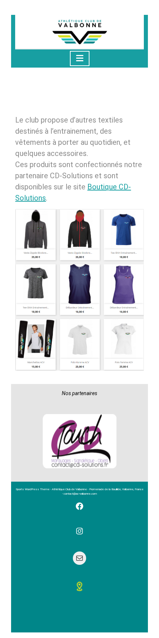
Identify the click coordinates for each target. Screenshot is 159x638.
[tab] (79, 58)
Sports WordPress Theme (33, 489)
